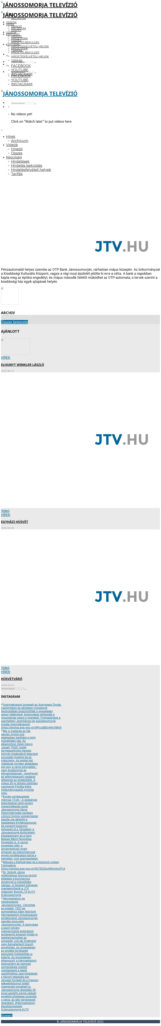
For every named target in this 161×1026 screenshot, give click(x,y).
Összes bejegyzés (14, 322)
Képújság (13, 44)
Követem (6, 1015)
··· (7, 54)
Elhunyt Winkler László (22, 364)
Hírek (10, 24)
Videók (11, 22)
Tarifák (17, 60)
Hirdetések (19, 48)
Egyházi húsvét (14, 522)
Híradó (16, 36)
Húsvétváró (11, 679)
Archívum (18, 28)
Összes (16, 30)
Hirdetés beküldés (25, 42)
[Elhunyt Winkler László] (15, 354)
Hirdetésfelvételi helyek (30, 46)
